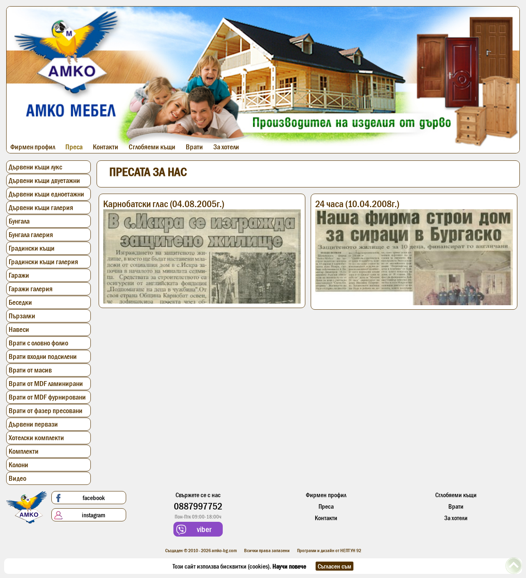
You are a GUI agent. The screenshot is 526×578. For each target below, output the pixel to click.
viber (203, 529)
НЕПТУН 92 (350, 550)
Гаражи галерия (31, 289)
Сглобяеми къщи (152, 147)
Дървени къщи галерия (41, 207)
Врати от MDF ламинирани (46, 383)
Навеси (19, 329)
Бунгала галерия (31, 235)
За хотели (226, 147)
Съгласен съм (334, 566)
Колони (18, 465)
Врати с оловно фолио (38, 343)
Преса (74, 147)
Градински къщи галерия (43, 262)
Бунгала (19, 221)
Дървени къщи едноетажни (46, 194)
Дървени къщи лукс (35, 167)
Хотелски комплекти (36, 438)
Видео (17, 478)
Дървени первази (33, 424)
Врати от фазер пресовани (46, 411)
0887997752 (198, 506)
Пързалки (22, 316)
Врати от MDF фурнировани (47, 397)
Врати (194, 147)
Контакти (105, 147)
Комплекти (24, 451)
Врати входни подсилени (43, 356)
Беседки (20, 302)
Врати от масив (30, 370)
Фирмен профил (32, 147)
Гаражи (19, 275)
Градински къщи (32, 248)
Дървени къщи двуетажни (44, 180)
